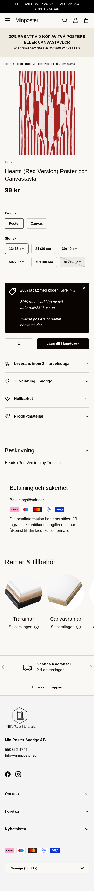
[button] (86, 20)
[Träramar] (23, 592)
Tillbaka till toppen (47, 687)
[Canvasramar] (65, 592)
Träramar (23, 618)
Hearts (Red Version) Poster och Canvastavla (45, 64)
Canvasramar (65, 618)
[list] (47, 113)
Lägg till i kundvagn (63, 343)
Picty (8, 162)
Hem (8, 64)
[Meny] (7, 20)
